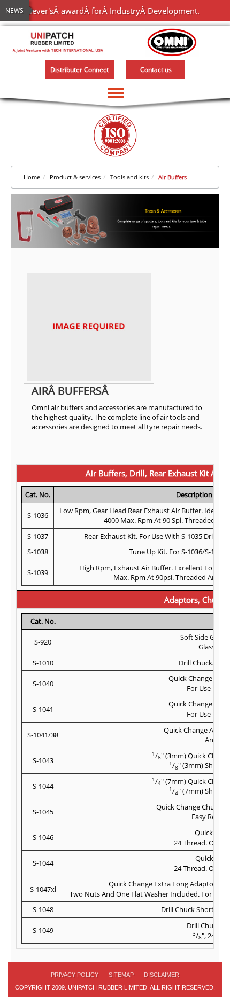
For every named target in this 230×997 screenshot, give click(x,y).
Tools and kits (129, 177)
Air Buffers (172, 177)
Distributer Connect (79, 69)
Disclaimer (161, 974)
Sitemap (121, 974)
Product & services (75, 177)
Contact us (156, 69)
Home (32, 177)
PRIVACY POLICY (74, 974)
